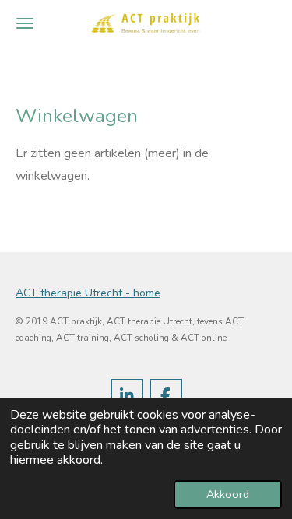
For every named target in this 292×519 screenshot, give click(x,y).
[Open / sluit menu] (25, 23)
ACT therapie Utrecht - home (88, 293)
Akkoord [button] (227, 494)
